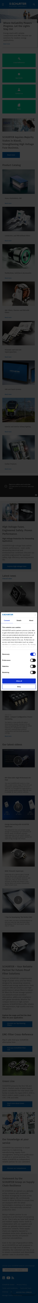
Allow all (19, 681)
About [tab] (31, 620)
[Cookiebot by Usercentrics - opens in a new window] (27, 615)
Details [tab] (19, 620)
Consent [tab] (7, 620)
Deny (19, 686)
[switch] (33, 660)
